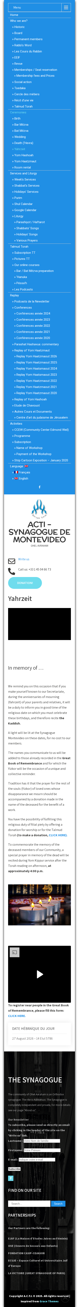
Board (18, 33)
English (23, 478)
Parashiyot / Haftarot (30, 222)
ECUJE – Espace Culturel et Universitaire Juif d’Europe (37, 1263)
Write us (23, 559)
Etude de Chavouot (27, 405)
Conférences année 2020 (33, 338)
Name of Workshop (29, 448)
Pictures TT (22, 259)
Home (14, 15)
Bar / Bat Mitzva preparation (35, 271)
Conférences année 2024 (33, 313)
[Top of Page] (67, 1298)
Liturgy (18, 216)
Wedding (20, 137)
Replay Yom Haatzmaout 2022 (36, 381)
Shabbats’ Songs (27, 228)
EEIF (17, 57)
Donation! (25, 583)
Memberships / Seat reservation (35, 70)
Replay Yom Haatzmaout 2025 (36, 362)
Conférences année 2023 (33, 319)
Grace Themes (49, 1301)
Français (24, 472)
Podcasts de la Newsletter (31, 301)
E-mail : (13, 1159)
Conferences (23, 307)
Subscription (22, 442)
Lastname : (15, 1141)
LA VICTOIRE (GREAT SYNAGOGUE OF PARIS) (36, 1273)
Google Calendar (25, 210)
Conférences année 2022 (33, 326)
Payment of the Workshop (33, 454)
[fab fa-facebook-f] (39, 487)
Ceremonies (18, 112)
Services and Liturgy (23, 173)
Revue (18, 63)
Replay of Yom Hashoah (30, 399)
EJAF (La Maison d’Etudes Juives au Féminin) (38, 1238)
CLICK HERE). (58, 835)
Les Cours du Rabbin (28, 51)
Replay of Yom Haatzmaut (32, 350)
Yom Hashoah (23, 155)
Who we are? (19, 21)
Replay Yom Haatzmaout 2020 (36, 393)
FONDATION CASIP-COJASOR (26, 1253)
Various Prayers (27, 240)
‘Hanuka (21, 277)
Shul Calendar (23, 204)
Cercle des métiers (27, 94)
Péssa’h (21, 283)
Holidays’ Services (26, 192)
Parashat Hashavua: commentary (36, 344)
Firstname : (15, 1150)
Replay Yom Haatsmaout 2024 (36, 368)
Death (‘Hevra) (23, 143)
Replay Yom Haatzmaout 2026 (36, 356)
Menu (17, 7)
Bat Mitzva (21, 131)
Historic (19, 27)
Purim (18, 198)
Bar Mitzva (21, 124)
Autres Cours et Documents (33, 411)
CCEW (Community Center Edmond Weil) (41, 430)
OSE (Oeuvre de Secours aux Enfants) (33, 1246)
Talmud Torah (23, 106)
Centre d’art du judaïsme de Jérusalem (42, 417)
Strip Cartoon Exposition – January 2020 (41, 460)
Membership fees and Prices (35, 76)
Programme (22, 436)
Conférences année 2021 (33, 332)
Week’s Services (25, 179)
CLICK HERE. (17, 1016)
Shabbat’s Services (27, 185)
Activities (16, 423)
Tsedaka (20, 88)
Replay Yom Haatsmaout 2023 (36, 375)
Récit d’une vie (23, 100)
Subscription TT (24, 253)
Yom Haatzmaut (25, 161)
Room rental (22, 167)
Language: (17, 466)
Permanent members (28, 39)
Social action (23, 82)
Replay (14, 295)
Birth (17, 118)
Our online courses (27, 265)
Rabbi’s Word (23, 45)
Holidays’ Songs (27, 234)
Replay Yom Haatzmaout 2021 (36, 387)
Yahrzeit (19, 149)
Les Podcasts (23, 289)
